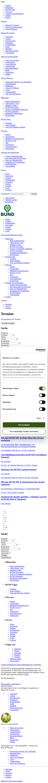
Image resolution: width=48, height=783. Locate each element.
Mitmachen (9, 8)
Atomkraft (9, 37)
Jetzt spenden (10, 198)
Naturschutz (9, 72)
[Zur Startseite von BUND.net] (7, 215)
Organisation (9, 137)
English (8, 16)
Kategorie (4, 333)
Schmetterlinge (10, 84)
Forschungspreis (11, 147)
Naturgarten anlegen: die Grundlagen (18, 82)
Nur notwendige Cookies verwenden (24, 431)
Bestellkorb (9, 202)
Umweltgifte (9, 53)
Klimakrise (9, 43)
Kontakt (8, 186)
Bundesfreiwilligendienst (14, 113)
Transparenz (9, 145)
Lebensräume (10, 66)
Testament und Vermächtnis (15, 162)
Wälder (7, 74)
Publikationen (10, 180)
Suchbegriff (5, 194)
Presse (7, 174)
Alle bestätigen (24, 425)
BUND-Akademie (11, 111)
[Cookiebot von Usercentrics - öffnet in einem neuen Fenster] (35, 350)
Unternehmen (10, 166)
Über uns (8, 12)
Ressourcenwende (11, 51)
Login (7, 188)
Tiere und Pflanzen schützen (15, 127)
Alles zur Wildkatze (12, 88)
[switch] (42, 395)
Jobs (6, 143)
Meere (7, 70)
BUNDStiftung (10, 164)
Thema (3, 337)
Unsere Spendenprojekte (14, 156)
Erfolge (8, 135)
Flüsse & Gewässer (12, 60)
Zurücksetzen (6, 557)
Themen (8, 6)
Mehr (39, 418)
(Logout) (8, 190)
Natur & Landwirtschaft (13, 27)
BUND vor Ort (10, 141)
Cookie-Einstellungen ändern (11, 665)
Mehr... (26, 674)
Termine (8, 178)
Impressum (9, 176)
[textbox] (20, 194)
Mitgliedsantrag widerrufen (31, 665)
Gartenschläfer (10, 92)
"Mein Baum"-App (12, 103)
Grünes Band (10, 62)
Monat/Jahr (5, 345)
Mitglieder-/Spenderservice (14, 139)
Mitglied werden (11, 105)
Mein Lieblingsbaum (12, 101)
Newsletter (9, 182)
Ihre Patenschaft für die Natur (15, 158)
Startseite (8, 304)
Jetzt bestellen (6, 684)
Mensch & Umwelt (12, 25)
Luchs (7, 90)
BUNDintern (10, 115)
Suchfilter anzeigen (8, 323)
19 (6, 527)
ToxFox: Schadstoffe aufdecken (16, 109)
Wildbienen (9, 86)
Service (8, 18)
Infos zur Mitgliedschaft (13, 160)
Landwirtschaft (10, 64)
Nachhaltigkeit (10, 45)
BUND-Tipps (10, 10)
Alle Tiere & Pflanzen (13, 94)
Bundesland (5, 341)
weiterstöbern (16, 684)
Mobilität (8, 49)
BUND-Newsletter (12, 107)
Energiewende (10, 41)
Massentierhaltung (11, 68)
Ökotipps (8, 123)
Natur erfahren (10, 125)
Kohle (7, 47)
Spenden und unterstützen (14, 14)
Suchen (34, 194)
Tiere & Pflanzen (11, 29)
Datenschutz (9, 149)
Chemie (8, 39)
